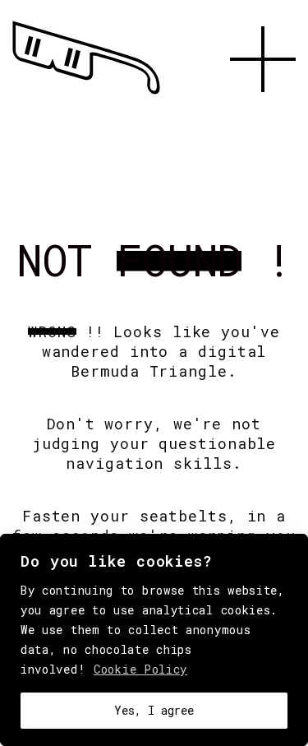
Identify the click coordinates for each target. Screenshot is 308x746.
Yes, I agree (154, 710)
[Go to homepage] (86, 95)
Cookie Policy (140, 669)
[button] (263, 111)
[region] (154, 640)
